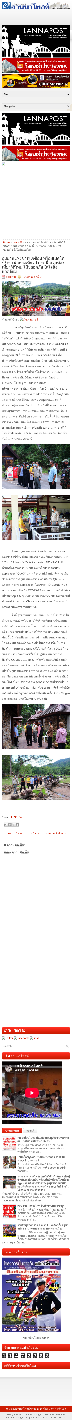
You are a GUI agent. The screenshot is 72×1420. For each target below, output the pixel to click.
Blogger (43, 1337)
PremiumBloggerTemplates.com (23, 1417)
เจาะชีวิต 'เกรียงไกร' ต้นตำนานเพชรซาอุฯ (40, 1205)
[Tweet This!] (15, 817)
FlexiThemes (25, 1414)
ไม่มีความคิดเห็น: (32, 277)
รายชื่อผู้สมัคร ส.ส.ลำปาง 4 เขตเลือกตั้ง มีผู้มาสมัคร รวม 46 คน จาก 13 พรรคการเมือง (42, 1227)
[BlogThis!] (10, 825)
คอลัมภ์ (30, 1130)
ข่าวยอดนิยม (12, 1130)
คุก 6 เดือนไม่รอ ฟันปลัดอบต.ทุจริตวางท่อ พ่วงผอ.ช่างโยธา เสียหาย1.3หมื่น (43, 1139)
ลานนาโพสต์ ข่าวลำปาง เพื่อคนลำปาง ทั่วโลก (40, 1408)
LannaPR (18, 242)
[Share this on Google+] (20, 817)
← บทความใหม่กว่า (14, 833)
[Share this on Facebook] (11, 817)
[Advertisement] (36, 202)
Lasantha (59, 1414)
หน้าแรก (35, 833)
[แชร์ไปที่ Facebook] (17, 825)
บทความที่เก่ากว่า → (57, 833)
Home (6, 242)
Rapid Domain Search (54, 1417)
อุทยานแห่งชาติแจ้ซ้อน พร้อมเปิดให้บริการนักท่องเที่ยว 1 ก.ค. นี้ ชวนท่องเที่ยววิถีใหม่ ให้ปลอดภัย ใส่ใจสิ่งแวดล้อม (33, 264)
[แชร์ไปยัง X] (13, 825)
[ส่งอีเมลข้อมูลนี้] (6, 825)
